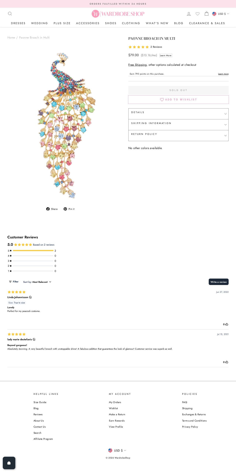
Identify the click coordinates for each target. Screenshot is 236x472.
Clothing (131, 23)
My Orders (115, 402)
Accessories (88, 23)
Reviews (38, 414)
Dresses (18, 23)
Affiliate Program (43, 439)
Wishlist (113, 408)
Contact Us (40, 427)
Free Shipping (137, 65)
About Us (39, 420)
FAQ (184, 402)
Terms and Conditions (194, 420)
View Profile (116, 427)
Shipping (187, 408)
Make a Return (117, 414)
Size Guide (40, 402)
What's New (157, 23)
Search (37, 433)
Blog (179, 23)
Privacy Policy (190, 427)
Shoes (111, 23)
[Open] (9, 463)
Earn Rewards (116, 420)
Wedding (39, 23)
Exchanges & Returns (194, 414)
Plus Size (62, 23)
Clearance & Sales (207, 23)
